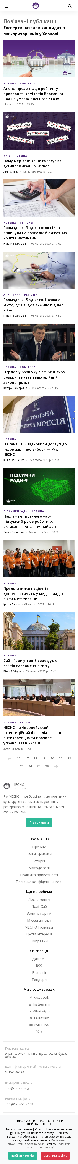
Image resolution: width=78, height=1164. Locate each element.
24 (30, 766)
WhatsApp (41, 1011)
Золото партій (39, 913)
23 (21, 766)
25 (38, 766)
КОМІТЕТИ (28, 83)
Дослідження (39, 899)
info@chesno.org (17, 1088)
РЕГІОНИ (26, 222)
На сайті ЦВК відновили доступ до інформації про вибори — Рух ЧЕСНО (35, 449)
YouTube (41, 1025)
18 (35, 758)
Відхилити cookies (55, 1156)
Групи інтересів (39, 934)
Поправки (39, 941)
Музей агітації (39, 920)
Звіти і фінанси (39, 854)
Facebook (40, 997)
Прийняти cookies (23, 1156)
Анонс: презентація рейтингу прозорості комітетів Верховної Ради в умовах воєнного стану (33, 93)
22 (69, 758)
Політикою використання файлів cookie (36, 1142)
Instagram (41, 1004)
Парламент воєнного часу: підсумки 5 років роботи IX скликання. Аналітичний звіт (30, 521)
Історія (39, 861)
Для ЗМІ (39, 958)
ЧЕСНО (25, 722)
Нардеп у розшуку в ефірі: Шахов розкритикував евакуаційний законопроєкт (34, 377)
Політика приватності (39, 874)
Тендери (39, 979)
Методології (39, 868)
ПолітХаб (39, 906)
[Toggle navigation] (6, 6)
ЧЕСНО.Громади (39, 927)
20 (52, 758)
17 (27, 758)
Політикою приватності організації (47, 1145)
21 (60, 758)
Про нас (39, 847)
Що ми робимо (39, 891)
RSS (39, 965)
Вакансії (39, 972)
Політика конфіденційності (39, 881)
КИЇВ (7, 155)
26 (47, 766)
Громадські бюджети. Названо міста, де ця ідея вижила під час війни (33, 305)
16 (18, 758)
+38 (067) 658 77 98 (19, 1104)
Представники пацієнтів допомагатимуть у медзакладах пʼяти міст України (33, 593)
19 (44, 758)
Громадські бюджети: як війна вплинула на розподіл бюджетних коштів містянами (35, 232)
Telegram (40, 1018)
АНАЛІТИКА (12, 294)
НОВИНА (9, 83)
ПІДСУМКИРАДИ (15, 511)
